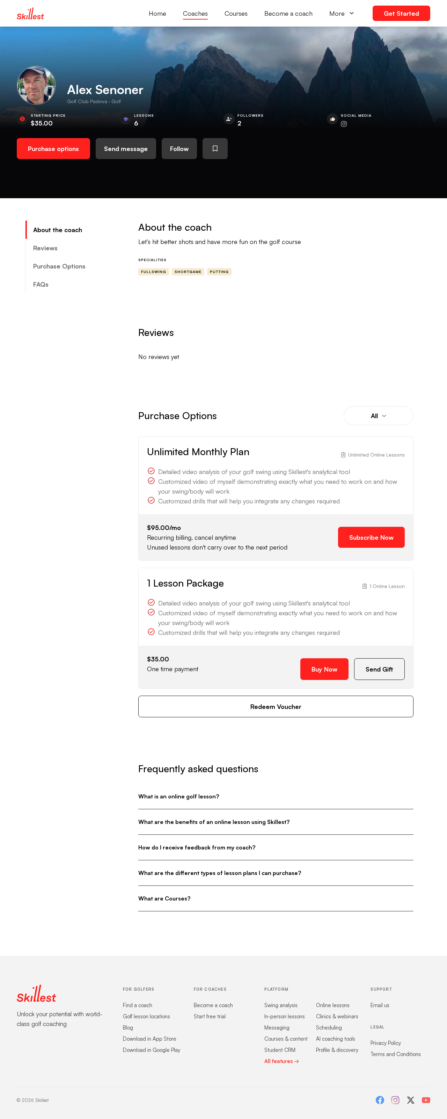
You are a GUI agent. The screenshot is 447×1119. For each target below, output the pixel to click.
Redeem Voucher (275, 706)
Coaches (195, 13)
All (374, 415)
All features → (281, 1061)
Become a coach (288, 13)
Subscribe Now (371, 537)
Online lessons (333, 1005)
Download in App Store (149, 1038)
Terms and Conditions (396, 1054)
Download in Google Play (151, 1050)
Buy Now (324, 669)
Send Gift (379, 669)
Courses (236, 13)
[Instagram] (395, 1100)
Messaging (277, 1027)
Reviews (45, 248)
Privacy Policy (386, 1043)
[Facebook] (380, 1100)
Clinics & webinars (337, 1016)
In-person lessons (284, 1016)
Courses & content (286, 1038)
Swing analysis (281, 1005)
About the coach (57, 230)
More (337, 13)
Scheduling (329, 1027)
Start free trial (210, 1016)
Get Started (401, 13)
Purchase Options (59, 266)
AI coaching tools (335, 1038)
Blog (128, 1027)
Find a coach (137, 1005)
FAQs (41, 284)
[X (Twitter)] (410, 1100)
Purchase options (53, 148)
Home (157, 13)
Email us (380, 1005)
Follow (179, 148)
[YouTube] (426, 1100)
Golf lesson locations (146, 1016)
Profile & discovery (337, 1050)
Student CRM (279, 1050)
